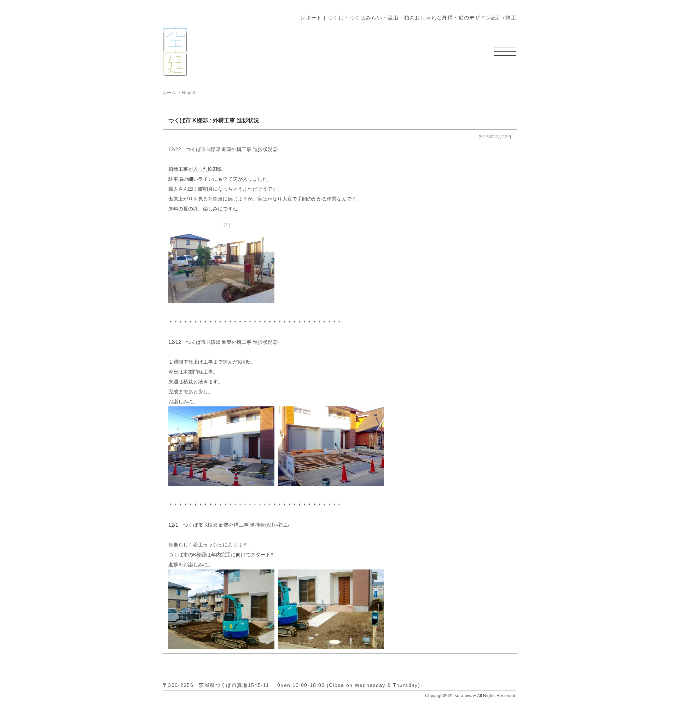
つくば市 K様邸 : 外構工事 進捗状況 (213, 120)
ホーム (169, 92)
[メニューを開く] (505, 51)
